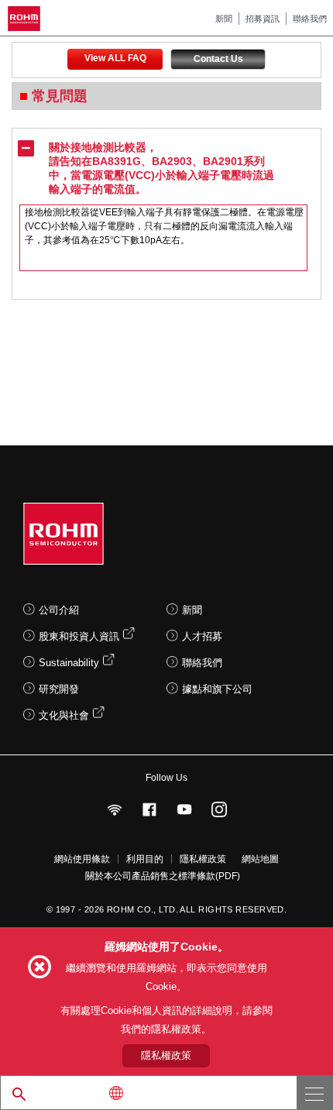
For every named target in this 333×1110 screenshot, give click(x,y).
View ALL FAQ (115, 58)
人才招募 (202, 636)
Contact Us (218, 58)
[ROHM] (27, 18)
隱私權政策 (203, 859)
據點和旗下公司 (217, 689)
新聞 (223, 18)
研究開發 (59, 689)
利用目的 (144, 859)
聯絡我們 (310, 18)
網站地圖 (260, 859)
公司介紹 (59, 610)
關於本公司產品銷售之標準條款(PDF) (162, 876)
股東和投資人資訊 (79, 636)
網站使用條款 (82, 859)
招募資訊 (262, 18)
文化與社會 (64, 715)
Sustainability (69, 662)
